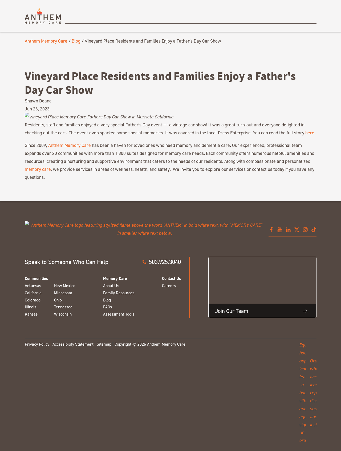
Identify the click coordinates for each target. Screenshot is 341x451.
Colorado (32, 300)
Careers (169, 285)
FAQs (107, 306)
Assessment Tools (118, 314)
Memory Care (115, 278)
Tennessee (63, 306)
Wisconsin (63, 314)
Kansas (31, 314)
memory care (38, 169)
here (309, 132)
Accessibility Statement (73, 344)
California (33, 292)
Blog (76, 41)
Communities (36, 278)
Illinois (30, 306)
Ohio (58, 300)
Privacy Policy (37, 344)
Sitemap (104, 344)
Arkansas (33, 285)
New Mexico (64, 285)
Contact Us (171, 278)
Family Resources (118, 292)
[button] (161, 262)
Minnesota (63, 292)
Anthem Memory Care (46, 41)
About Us (111, 285)
